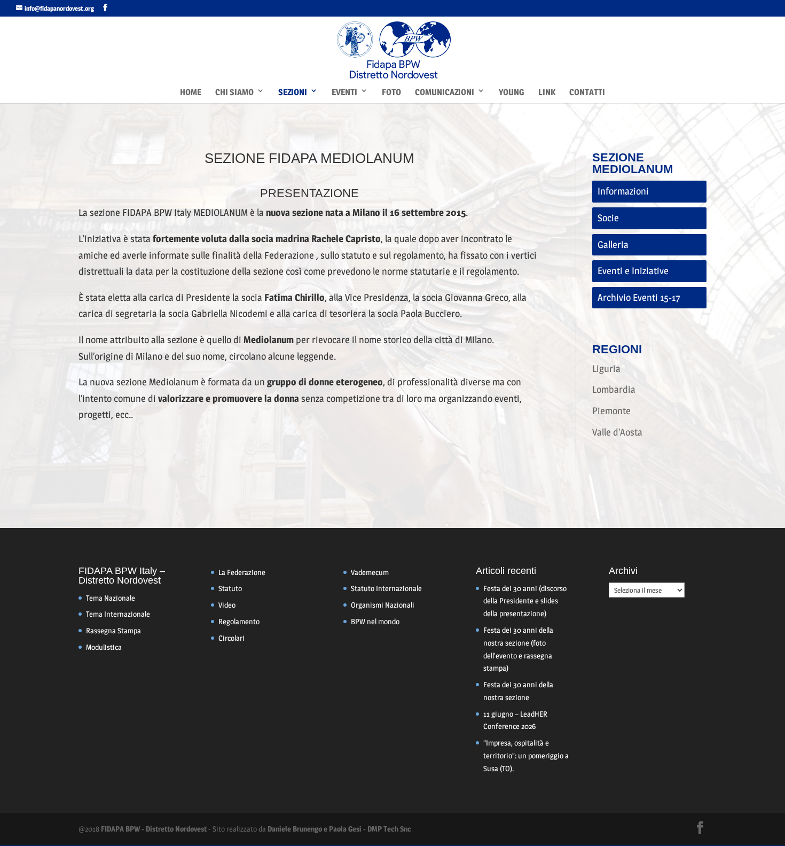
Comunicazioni (444, 92)
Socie (608, 217)
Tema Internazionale (118, 613)
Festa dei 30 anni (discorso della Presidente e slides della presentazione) (525, 601)
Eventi (344, 92)
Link (546, 92)
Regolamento (239, 621)
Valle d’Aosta (617, 432)
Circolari (231, 637)
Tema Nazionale (110, 597)
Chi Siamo (234, 92)
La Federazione (241, 572)
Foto (391, 92)
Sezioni (292, 92)
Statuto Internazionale (386, 588)
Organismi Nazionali (382, 604)
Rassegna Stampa (113, 630)
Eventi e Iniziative (633, 270)
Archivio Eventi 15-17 (639, 297)
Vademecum (370, 572)
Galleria (613, 244)
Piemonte (611, 410)
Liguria (606, 368)
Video (227, 604)
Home (190, 92)
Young (511, 92)
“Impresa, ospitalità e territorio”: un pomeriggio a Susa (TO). (526, 755)
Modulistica (104, 646)
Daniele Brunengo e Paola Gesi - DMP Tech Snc (339, 828)
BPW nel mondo (375, 621)
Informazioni (623, 191)
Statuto (230, 588)
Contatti (587, 92)
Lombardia (613, 389)
